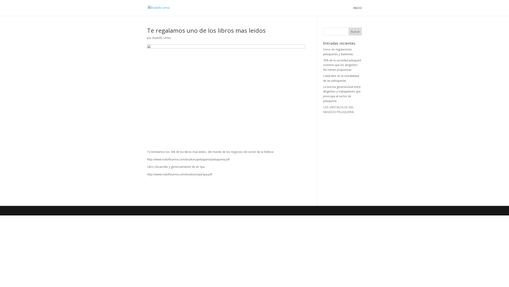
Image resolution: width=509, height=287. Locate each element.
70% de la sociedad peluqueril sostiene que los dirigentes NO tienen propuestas (342, 65)
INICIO (357, 8)
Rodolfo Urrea (161, 38)
